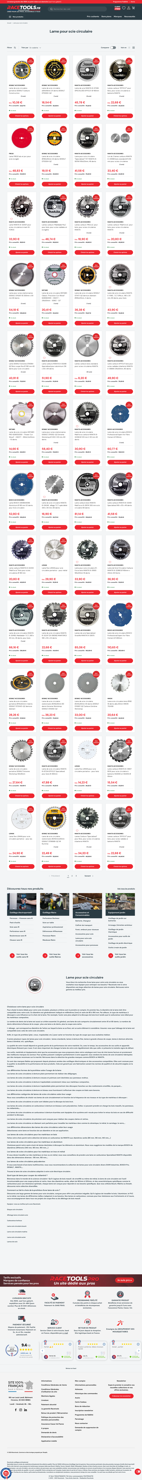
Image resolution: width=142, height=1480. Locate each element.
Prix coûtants (93, 16)
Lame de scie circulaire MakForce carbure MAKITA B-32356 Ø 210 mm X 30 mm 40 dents (86, 436)
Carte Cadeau (80, 1402)
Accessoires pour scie (84, 934)
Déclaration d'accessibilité (52, 1437)
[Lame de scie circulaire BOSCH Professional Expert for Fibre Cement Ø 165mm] (120, 414)
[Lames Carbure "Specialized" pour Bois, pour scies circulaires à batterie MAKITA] (87, 818)
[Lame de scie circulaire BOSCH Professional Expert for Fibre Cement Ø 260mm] (120, 614)
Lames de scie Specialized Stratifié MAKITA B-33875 (85, 634)
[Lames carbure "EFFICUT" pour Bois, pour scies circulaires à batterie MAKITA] (120, 70)
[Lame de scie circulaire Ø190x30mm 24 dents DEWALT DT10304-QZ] (54, 138)
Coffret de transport (83, 925)
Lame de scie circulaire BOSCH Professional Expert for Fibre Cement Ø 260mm (119, 635)
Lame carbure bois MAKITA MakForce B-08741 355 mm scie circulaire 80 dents (87, 505)
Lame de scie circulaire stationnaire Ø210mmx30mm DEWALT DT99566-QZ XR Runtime (53, 840)
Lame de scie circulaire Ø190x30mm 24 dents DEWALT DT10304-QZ (54, 158)
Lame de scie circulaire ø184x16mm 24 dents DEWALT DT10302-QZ (53, 90)
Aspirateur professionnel (53, 927)
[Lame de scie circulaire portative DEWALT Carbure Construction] (22, 70)
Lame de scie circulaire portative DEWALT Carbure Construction (19, 90)
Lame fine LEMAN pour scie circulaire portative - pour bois (87, 770)
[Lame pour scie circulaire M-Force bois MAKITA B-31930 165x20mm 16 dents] (87, 549)
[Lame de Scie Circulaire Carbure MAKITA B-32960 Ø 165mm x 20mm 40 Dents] (120, 549)
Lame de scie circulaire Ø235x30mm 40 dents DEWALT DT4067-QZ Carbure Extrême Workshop (87, 705)
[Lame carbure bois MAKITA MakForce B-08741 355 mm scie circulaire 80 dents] (87, 484)
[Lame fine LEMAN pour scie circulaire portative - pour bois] (87, 750)
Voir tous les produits (126, 889)
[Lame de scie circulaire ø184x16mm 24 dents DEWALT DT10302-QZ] (54, 70)
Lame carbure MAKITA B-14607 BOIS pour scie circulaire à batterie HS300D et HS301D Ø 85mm (119, 773)
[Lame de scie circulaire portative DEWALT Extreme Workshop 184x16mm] (22, 750)
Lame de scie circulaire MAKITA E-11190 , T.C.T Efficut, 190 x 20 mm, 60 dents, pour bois (119, 295)
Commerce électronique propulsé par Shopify (33, 1452)
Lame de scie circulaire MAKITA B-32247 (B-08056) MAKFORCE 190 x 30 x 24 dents (54, 635)
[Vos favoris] (124, 8)
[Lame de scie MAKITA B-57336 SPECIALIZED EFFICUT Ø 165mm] (87, 70)
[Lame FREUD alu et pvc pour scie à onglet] (22, 138)
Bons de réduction (82, 1406)
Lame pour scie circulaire (20, 23)
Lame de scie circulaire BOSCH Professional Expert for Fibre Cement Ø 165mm (119, 434)
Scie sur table (48, 922)
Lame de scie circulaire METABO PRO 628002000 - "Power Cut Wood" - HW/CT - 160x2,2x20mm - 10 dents (22, 436)
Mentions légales (48, 1396)
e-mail (65, 1333)
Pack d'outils (15, 922)
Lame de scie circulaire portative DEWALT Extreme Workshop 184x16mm (19, 771)
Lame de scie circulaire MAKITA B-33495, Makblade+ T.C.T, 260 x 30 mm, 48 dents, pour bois (21, 635)
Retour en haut (71, 1368)
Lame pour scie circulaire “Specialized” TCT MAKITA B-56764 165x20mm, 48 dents (86, 158)
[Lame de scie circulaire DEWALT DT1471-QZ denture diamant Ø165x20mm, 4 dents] (87, 274)
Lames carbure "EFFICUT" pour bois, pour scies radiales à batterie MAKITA (119, 839)
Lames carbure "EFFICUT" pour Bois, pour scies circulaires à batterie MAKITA (119, 90)
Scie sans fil (14, 927)
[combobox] (77, 9)
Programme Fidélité (120, 2)
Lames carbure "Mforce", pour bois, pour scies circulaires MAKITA (86, 227)
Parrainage (79, 1419)
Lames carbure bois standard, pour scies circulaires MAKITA (86, 365)
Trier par (24, 48)
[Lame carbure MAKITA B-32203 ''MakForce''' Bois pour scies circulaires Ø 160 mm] (22, 549)
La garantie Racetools (50, 1409)
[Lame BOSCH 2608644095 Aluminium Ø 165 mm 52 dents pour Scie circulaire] (22, 484)
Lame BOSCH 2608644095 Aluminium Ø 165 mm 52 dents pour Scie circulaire (21, 505)
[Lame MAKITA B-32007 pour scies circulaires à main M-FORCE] (22, 206)
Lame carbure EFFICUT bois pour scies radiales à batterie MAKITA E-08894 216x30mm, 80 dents (120, 366)
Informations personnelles (85, 1385)
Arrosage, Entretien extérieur (120, 925)
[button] (133, 8)
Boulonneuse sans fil (18, 936)
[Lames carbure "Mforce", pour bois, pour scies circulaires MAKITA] (87, 206)
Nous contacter (81, 1423)
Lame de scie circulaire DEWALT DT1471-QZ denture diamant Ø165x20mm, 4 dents (87, 295)
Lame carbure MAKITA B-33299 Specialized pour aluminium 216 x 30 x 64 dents (54, 366)
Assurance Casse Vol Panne (52, 1424)
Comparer (105, 48)
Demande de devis (48, 1432)
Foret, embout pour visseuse (87, 929)
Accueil (9, 23)
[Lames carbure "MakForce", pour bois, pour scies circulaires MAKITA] (120, 206)
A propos (45, 1428)
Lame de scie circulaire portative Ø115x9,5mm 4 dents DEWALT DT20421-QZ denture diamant (21, 705)
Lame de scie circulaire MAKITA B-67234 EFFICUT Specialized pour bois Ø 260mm (54, 771)
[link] (54, 876)
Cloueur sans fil (16, 940)
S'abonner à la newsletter (121, 1396)
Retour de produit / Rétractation (54, 1413)
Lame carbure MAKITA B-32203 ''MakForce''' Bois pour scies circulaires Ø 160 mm (21, 570)
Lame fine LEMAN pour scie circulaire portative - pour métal (54, 569)
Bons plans (106, 16)
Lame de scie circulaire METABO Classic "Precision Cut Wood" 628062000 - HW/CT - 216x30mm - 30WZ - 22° (54, 297)
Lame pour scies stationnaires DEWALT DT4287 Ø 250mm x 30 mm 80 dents (21, 295)
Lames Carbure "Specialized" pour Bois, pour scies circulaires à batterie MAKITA (87, 839)
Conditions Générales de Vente (54, 1385)
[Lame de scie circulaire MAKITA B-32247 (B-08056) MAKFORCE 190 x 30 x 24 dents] (54, 614)
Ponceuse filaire (49, 936)
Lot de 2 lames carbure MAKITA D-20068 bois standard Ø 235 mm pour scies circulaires (119, 158)
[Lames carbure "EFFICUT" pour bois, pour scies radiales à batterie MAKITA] (120, 818)
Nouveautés (129, 16)
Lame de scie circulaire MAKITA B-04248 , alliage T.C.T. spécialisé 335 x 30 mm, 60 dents (54, 505)
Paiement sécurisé (48, 1404)
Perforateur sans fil (17, 931)
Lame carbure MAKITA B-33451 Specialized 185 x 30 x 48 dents (119, 504)
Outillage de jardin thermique (115, 930)
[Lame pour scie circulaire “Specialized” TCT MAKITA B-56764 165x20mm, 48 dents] (87, 138)
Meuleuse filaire (49, 940)
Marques (118, 16)
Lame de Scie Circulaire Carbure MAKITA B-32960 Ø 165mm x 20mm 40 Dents (120, 570)
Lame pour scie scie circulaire (83, 939)
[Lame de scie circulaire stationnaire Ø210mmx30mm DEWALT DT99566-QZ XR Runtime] (54, 818)
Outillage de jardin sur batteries (117, 919)
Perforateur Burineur (51, 918)
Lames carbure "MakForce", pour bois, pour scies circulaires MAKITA (120, 227)
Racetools (15, 1452)
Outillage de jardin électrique (120, 943)
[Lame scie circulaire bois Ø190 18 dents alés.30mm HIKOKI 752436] (120, 683)
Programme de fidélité (84, 1415)
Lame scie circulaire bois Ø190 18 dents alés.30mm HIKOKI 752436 (119, 703)
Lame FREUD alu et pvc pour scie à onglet (20, 157)
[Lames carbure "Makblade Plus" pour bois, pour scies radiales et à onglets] (54, 206)
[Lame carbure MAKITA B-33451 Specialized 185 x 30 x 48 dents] (120, 484)
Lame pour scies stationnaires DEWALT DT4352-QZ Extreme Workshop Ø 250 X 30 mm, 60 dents (54, 436)
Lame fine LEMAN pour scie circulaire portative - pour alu (20, 837)
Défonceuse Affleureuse (52, 931)
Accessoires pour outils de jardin (119, 937)
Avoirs (77, 1398)
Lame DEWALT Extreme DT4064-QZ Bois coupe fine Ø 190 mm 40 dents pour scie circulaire (22, 366)
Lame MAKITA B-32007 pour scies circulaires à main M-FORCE (20, 227)
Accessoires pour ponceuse (86, 945)
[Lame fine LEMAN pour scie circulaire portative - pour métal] (54, 549)
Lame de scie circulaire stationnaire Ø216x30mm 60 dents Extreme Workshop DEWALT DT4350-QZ (53, 705)
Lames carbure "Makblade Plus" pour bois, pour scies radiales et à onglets (54, 227)
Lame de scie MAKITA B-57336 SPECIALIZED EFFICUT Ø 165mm (87, 89)
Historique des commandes (86, 1393)
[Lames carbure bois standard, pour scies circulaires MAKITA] (87, 345)
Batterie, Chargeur (83, 921)
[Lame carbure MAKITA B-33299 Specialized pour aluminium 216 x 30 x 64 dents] (54, 345)
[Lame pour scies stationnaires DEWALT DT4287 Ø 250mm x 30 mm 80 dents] (22, 274)
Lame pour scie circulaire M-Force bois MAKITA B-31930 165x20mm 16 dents (86, 570)
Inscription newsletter (84, 1410)
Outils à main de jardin (117, 947)
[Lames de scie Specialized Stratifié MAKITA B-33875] (87, 614)
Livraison (44, 1400)
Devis (133, 2)
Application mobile (49, 1441)
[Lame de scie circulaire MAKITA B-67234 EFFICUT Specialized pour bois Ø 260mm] (54, 750)
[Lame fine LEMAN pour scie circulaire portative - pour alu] (22, 818)
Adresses (79, 1389)
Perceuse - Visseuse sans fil (21, 918)
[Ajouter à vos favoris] (11, 219)
